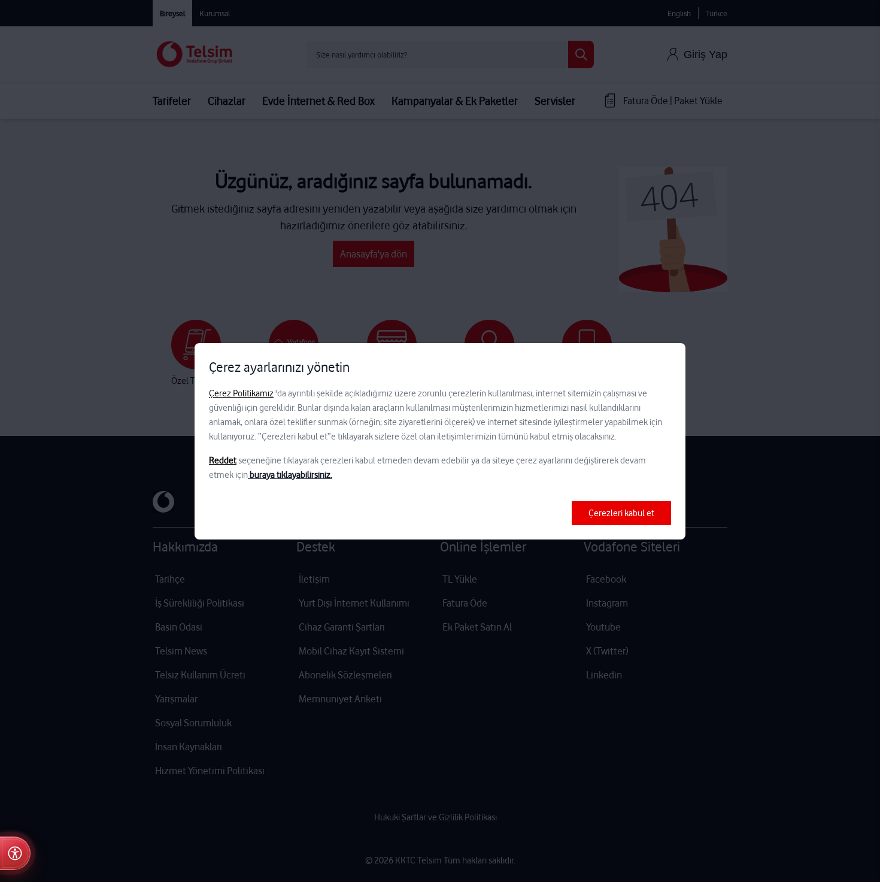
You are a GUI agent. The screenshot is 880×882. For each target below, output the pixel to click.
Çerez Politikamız (241, 393)
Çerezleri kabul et (621, 513)
